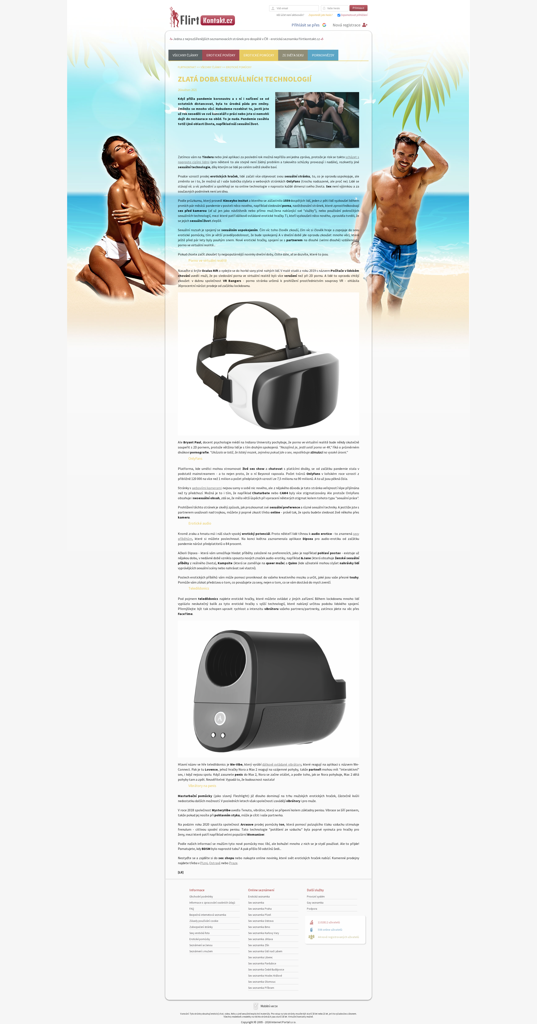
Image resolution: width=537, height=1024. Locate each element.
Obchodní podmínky (201, 896)
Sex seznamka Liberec (260, 957)
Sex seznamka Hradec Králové (265, 975)
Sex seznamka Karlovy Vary (263, 933)
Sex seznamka (256, 902)
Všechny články (185, 55)
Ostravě (214, 863)
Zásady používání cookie (203, 921)
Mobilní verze (269, 1006)
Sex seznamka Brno (259, 927)
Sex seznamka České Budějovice (266, 969)
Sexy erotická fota (199, 933)
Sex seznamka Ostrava (261, 921)
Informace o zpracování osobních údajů (212, 902)
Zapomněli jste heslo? (320, 15)
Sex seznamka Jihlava (260, 939)
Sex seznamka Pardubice (262, 963)
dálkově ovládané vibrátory (281, 764)
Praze (233, 863)
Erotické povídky (220, 55)
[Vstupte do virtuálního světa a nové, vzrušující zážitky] (268, 434)
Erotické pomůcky (259, 55)
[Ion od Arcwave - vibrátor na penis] (268, 756)
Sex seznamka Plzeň (259, 915)
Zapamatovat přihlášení (354, 15)
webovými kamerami (207, 488)
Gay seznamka (315, 902)
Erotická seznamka (259, 896)
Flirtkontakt (187, 67)
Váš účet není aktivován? (290, 15)
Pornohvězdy (323, 55)
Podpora (312, 909)
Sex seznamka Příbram (261, 988)
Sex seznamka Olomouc (262, 982)
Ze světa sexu (293, 55)
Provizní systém (316, 896)
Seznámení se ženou (200, 945)
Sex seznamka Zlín (258, 945)
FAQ (191, 909)
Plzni (204, 863)
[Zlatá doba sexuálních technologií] (317, 147)
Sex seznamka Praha (260, 909)
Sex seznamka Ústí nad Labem (265, 951)
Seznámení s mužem (201, 951)
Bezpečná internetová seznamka (207, 915)
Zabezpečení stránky (201, 927)
